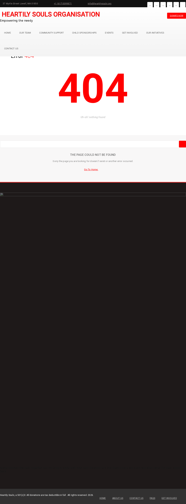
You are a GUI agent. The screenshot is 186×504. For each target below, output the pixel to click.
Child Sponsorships (84, 32)
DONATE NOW (176, 16)
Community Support (51, 32)
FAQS (152, 498)
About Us (117, 498)
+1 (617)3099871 (63, 3)
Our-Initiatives (155, 32)
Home (7, 32)
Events (109, 32)
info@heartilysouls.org (99, 3)
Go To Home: (91, 169)
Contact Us (11, 48)
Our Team (25, 32)
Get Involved (130, 32)
